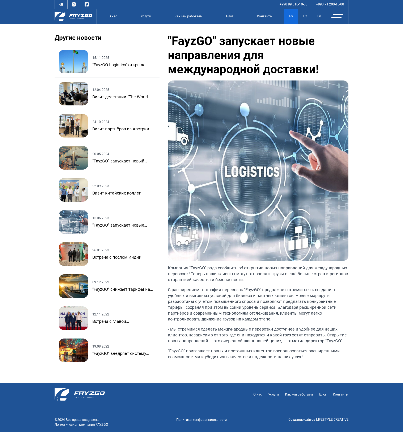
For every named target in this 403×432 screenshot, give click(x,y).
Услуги (146, 16)
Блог (229, 16)
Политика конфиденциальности (201, 420)
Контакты (264, 16)
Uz (305, 16)
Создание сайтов (318, 420)
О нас (113, 16)
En (319, 16)
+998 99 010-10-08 (293, 4)
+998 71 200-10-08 (330, 4)
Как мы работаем (189, 16)
